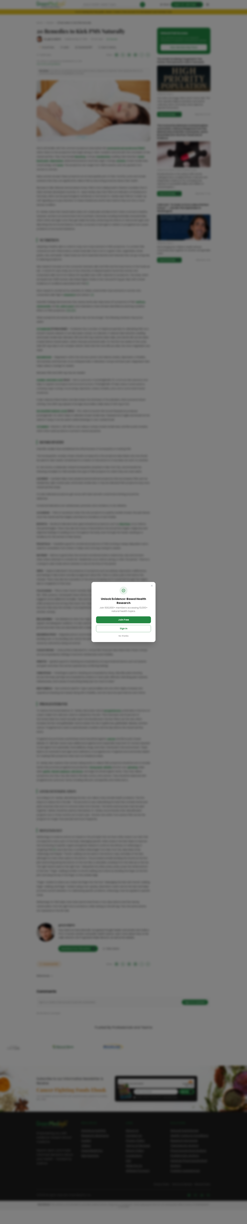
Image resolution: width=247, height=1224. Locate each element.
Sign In (123, 628)
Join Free (123, 619)
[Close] (152, 586)
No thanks (124, 635)
